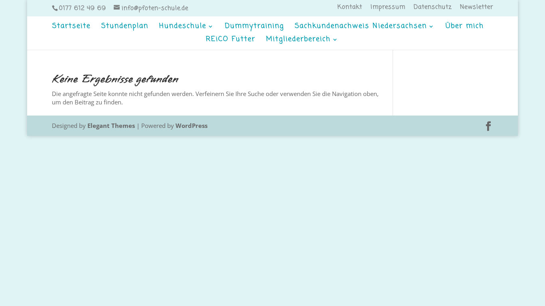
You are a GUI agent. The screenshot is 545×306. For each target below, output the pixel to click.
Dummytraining (254, 27)
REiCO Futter (230, 40)
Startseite (71, 27)
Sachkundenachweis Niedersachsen (361, 27)
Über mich (465, 27)
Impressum (388, 8)
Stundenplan (124, 27)
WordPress (191, 125)
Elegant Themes (111, 125)
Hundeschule (182, 27)
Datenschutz (433, 8)
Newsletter (476, 8)
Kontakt (350, 8)
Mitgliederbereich (298, 40)
